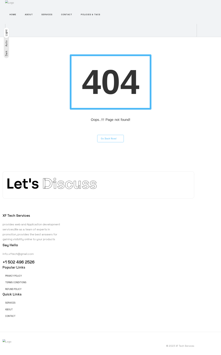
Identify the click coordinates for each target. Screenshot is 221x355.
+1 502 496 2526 (19, 262)
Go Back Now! (109, 138)
